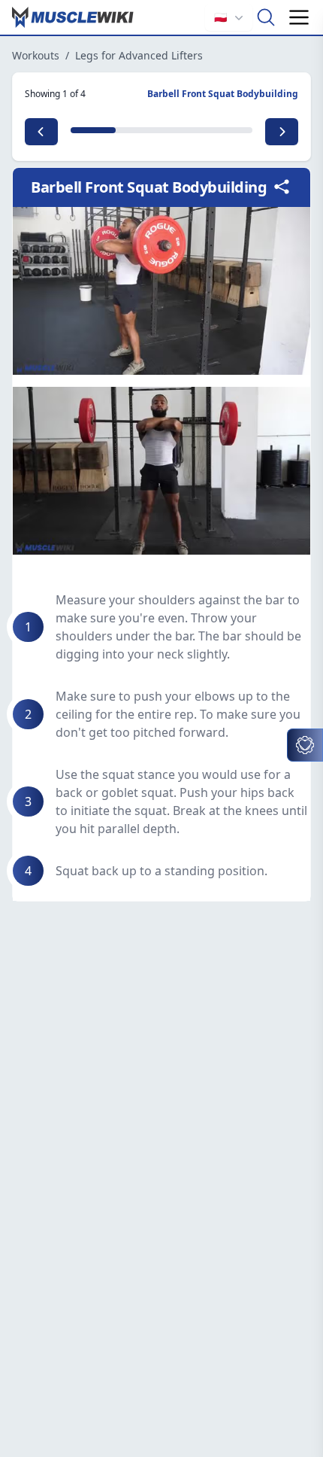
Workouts (35, 55)
